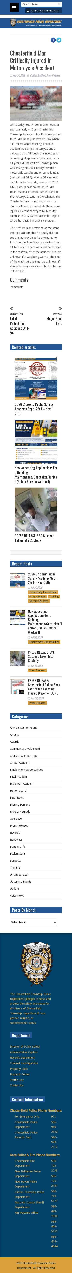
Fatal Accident (18, 776)
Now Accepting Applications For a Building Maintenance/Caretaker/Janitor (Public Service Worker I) (36, 474)
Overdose (16, 818)
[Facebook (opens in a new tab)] (55, 42)
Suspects (15, 860)
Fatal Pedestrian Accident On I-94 (19, 323)
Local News (17, 797)
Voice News (17, 895)
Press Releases (53, 75)
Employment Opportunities (44, 642)
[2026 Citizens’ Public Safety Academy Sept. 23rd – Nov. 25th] (37, 378)
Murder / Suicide (20, 811)
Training (54, 596)
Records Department (22, 1057)
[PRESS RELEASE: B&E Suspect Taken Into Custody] (37, 509)
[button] (58, 4)
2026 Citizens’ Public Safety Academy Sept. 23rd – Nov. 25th (34, 409)
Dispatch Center (20, 1074)
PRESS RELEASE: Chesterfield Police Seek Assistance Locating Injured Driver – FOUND (44, 687)
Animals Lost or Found (23, 727)
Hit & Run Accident (21, 783)
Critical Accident (37, 75)
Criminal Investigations (24, 1063)
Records (15, 832)
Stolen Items (17, 853)
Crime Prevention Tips (23, 755)
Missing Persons (20, 804)
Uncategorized (19, 874)
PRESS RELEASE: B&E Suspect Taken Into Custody (34, 538)
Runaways (16, 839)
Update (14, 888)
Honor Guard (18, 790)
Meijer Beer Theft (54, 319)
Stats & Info (17, 846)
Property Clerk (19, 1068)
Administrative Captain (24, 1052)
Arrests (14, 734)
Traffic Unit (17, 1080)
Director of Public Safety (25, 1046)
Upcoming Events (38, 601)
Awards (14, 741)
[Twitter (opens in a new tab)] (60, 42)
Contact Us (16, 1085)
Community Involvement (43, 592)
